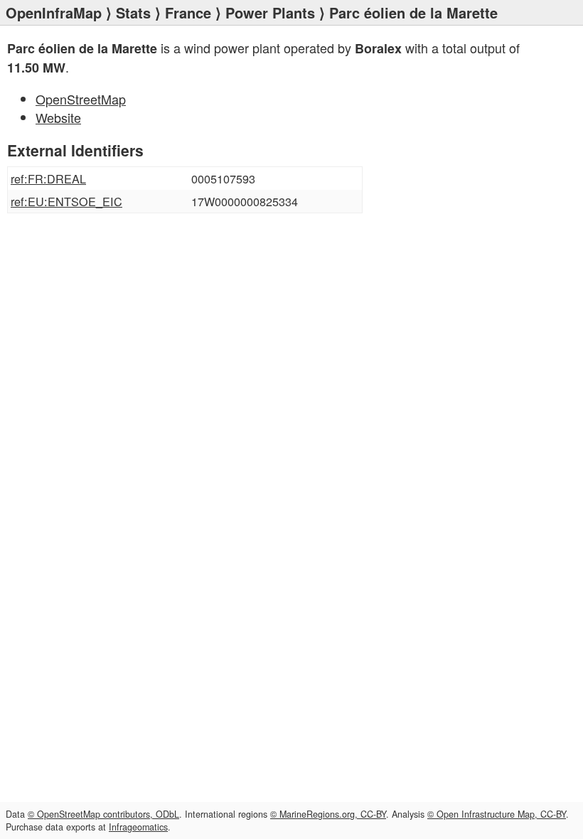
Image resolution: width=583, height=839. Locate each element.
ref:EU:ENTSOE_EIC (66, 201)
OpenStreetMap (81, 99)
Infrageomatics (138, 827)
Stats (133, 12)
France (188, 12)
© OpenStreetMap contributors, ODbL (103, 814)
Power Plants (270, 12)
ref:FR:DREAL (48, 178)
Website (58, 117)
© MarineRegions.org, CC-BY (328, 814)
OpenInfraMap (54, 12)
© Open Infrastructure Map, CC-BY (496, 814)
